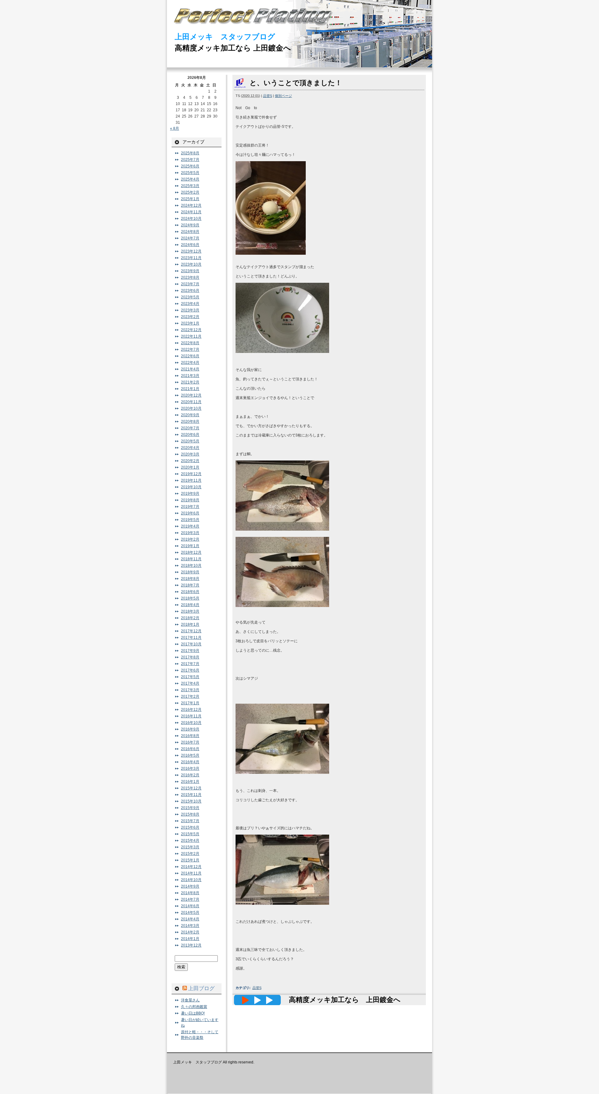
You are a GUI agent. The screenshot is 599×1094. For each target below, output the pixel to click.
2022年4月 (190, 362)
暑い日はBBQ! (193, 1013)
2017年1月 (190, 703)
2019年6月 (190, 513)
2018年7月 (190, 585)
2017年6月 (190, 670)
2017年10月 (191, 644)
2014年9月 (190, 886)
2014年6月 (190, 906)
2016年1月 (190, 781)
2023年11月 (191, 258)
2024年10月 (191, 218)
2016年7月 (190, 742)
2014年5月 (190, 912)
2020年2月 (190, 461)
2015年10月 (191, 801)
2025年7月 (190, 159)
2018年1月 (190, 624)
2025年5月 (190, 173)
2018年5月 (190, 598)
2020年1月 (190, 467)
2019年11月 (191, 480)
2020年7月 (190, 428)
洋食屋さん (190, 1000)
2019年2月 (190, 539)
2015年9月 (190, 808)
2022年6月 (190, 356)
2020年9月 (190, 415)
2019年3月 (190, 533)
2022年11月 (191, 336)
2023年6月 (190, 290)
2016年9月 (190, 729)
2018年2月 (190, 618)
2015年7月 (190, 821)
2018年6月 (190, 592)
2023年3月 (190, 310)
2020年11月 (191, 402)
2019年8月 (190, 500)
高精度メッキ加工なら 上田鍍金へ (233, 48)
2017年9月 (190, 650)
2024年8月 (190, 231)
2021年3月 (190, 376)
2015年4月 (190, 840)
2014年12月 (191, 867)
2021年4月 (190, 369)
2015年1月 (190, 860)
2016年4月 (190, 762)
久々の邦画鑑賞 (194, 1007)
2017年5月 (190, 677)
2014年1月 (190, 939)
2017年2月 (190, 696)
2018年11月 (191, 559)
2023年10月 (191, 264)
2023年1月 (190, 323)
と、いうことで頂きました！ (296, 83)
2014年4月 (190, 919)
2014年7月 (190, 899)
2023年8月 (190, 277)
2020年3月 (190, 454)
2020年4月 (190, 448)
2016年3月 (190, 768)
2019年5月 (190, 520)
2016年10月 (191, 722)
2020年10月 (191, 408)
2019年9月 (190, 493)
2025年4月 (190, 179)
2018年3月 (190, 611)
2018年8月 (190, 578)
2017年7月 (190, 664)
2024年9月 (190, 225)
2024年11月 (191, 212)
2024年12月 (191, 205)
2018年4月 (190, 605)
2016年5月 (190, 755)
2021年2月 (190, 382)
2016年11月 (191, 716)
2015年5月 (190, 834)
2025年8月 (190, 153)
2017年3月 (190, 690)
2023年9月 (190, 271)
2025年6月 (190, 166)
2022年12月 (191, 330)
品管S (267, 96)
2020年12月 (191, 395)
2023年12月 (191, 251)
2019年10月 (191, 487)
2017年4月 (190, 683)
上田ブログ (201, 988)
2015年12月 (191, 788)
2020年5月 (190, 441)
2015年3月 (190, 847)
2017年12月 (191, 631)
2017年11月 (191, 637)
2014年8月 (190, 893)
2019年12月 (191, 474)
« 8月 (174, 128)
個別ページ (283, 96)
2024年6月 (190, 245)
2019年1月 (190, 546)
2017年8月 (190, 657)
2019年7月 (190, 506)
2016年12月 (191, 709)
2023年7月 (190, 284)
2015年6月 (190, 827)
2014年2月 (190, 932)
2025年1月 (190, 199)
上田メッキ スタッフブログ (225, 36)
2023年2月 (190, 317)
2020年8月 (190, 421)
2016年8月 (190, 736)
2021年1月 (190, 389)
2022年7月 (190, 349)
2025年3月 (190, 186)
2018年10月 (191, 565)
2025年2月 (190, 192)
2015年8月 (190, 814)
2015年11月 (191, 795)
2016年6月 (190, 749)
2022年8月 (190, 343)
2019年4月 (190, 526)
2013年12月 (191, 945)
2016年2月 (190, 775)
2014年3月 (190, 925)
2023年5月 (190, 297)
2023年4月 (190, 303)
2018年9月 (190, 572)
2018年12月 (191, 552)
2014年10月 (191, 880)
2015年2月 (190, 853)
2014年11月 (191, 873)
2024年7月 (190, 238)
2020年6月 (190, 434)
